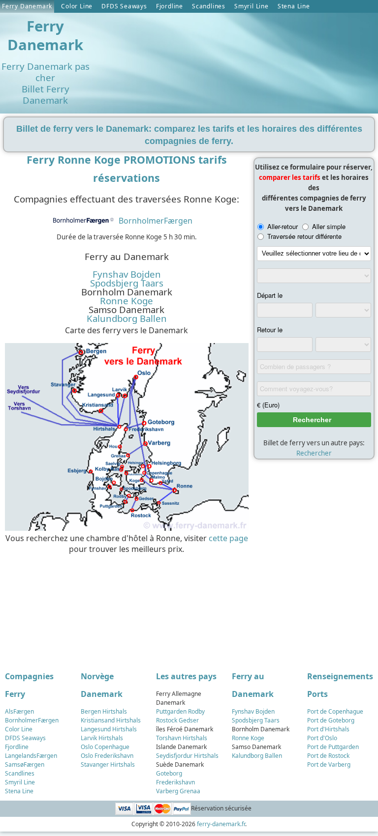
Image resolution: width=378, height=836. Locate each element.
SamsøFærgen (24, 764)
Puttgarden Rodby (180, 711)
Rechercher (314, 453)
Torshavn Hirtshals (181, 738)
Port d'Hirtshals (328, 729)
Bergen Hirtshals (104, 711)
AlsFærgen (19, 711)
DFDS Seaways (124, 6)
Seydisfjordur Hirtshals (187, 755)
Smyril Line (251, 6)
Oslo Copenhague (105, 747)
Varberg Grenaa (178, 791)
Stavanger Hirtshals (108, 764)
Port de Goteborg (330, 720)
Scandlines (208, 6)
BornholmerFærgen (155, 220)
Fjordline (169, 6)
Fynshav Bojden (127, 274)
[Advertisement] (124, 607)
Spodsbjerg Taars (126, 283)
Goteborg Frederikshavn (175, 777)
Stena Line (294, 6)
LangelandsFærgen (31, 755)
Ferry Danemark (27, 6)
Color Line (77, 6)
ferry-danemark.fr (221, 824)
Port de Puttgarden (333, 747)
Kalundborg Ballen (127, 318)
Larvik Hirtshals (102, 738)
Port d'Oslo (322, 738)
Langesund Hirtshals (109, 729)
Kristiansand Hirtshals (111, 720)
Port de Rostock (328, 755)
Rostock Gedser (177, 720)
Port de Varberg (328, 764)
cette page (228, 538)
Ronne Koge (126, 300)
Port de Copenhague (335, 711)
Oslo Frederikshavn (107, 755)
